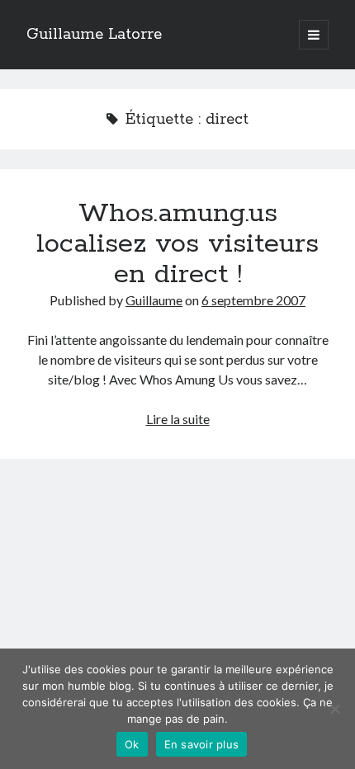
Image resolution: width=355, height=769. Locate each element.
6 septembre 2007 (253, 300)
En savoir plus (201, 744)
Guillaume (153, 300)
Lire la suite (178, 419)
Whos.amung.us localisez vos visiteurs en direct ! (177, 244)
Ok (132, 744)
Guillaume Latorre (94, 35)
